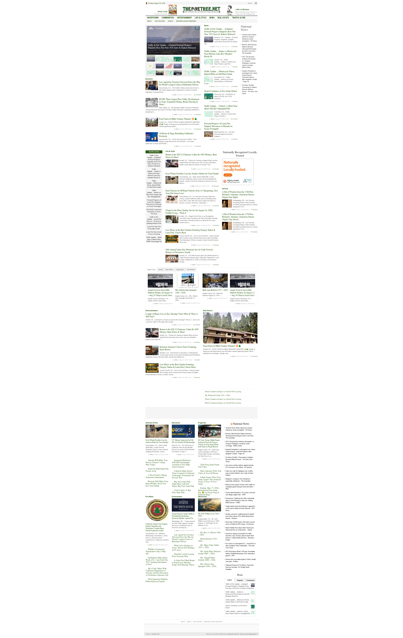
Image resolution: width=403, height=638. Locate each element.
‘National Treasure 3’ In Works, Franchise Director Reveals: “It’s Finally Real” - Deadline (240, 567)
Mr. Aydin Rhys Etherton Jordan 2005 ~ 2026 (209, 552)
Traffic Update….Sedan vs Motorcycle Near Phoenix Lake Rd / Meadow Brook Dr (172, 46)
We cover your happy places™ (249, 634)
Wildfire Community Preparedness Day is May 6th (156, 551)
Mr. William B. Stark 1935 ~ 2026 (217, 395)
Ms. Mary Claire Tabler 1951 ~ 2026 (208, 546)
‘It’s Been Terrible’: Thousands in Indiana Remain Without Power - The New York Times (250, 89)
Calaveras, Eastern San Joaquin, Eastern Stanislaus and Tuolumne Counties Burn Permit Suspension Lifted (157, 527)
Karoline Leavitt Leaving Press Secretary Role (183, 555)
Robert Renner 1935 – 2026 (208, 539)
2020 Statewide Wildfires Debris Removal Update (157, 580)
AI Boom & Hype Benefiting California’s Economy (176, 134)
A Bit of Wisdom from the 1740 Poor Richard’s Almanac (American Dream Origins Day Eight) (238, 194)
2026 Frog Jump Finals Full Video (208, 465)
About (149, 21)
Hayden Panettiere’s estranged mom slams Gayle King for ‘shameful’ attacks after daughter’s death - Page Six (240, 451)
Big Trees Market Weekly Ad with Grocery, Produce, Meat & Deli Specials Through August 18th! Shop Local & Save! (242, 293)
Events (170, 21)
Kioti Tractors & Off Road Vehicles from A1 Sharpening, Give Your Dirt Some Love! (192, 192)
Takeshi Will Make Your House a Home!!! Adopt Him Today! (157, 462)
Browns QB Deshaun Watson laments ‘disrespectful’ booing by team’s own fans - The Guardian (249, 49)
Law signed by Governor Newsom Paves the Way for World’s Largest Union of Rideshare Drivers (179, 83)
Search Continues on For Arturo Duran (220, 90)
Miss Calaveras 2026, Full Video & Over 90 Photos (209, 472)
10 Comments (197, 129)
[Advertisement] (238, 248)
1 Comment (235, 66)
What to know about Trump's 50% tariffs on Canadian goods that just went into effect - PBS (240, 487)
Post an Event (160, 21)
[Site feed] (256, 3)
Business (149, 79)
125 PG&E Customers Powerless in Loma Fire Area (154, 212)
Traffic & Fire (238, 17)
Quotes (225, 189)
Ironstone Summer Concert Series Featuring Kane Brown (178, 348)
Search (249, 3)
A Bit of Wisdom (242, 10)
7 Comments (215, 264)
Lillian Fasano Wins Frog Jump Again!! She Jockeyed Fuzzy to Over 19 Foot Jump (209, 480)
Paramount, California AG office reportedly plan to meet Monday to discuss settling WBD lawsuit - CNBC (240, 500)
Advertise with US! (234, 634)
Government (177, 497)
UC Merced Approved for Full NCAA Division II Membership (183, 441)
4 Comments (234, 139)
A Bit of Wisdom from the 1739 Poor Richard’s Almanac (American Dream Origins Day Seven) (238, 217)
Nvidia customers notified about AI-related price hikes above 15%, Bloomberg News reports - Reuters (240, 516)
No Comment (234, 119)
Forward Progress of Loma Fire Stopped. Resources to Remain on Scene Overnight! (218, 126)
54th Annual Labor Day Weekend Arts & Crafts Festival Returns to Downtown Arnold (189, 251)
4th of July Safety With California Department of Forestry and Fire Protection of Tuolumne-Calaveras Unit (157, 571)
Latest (229, 580)
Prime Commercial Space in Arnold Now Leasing (223, 391)
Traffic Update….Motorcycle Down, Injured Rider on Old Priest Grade (219, 72)
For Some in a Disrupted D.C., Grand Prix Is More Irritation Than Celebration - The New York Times (241, 546)
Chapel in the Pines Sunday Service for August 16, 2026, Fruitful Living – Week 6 (189, 211)
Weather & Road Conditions (186, 21)
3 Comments (254, 209)
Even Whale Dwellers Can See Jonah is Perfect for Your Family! (192, 173)
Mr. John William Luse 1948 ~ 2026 (209, 514)
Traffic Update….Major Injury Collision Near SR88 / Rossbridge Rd (154, 239)
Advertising (153, 17)
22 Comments (197, 94)
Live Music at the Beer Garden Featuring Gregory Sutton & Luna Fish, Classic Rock (190, 231)
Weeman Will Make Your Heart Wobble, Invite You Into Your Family (157, 483)
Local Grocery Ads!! (161, 14)
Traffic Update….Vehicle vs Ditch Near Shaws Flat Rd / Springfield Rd (220, 107)
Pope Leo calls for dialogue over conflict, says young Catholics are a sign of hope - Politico (240, 473)
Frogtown (202, 423)
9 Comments (197, 146)
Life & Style (200, 17)
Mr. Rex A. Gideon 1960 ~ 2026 (209, 533)
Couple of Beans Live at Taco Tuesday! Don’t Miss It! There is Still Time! (187, 292)
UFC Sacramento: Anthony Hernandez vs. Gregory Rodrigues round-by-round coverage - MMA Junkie (240, 444)
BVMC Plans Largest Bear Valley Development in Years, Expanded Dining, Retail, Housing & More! (179, 101)
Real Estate (223, 17)
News (212, 17)
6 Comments (197, 114)
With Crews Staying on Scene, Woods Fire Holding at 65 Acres (183, 547)
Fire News (149, 497)
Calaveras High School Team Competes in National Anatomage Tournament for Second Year (183, 474)
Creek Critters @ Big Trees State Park (181, 491)
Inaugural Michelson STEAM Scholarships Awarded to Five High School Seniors (181, 463)
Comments (250, 580)
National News (241, 423)
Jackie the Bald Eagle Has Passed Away (157, 469)
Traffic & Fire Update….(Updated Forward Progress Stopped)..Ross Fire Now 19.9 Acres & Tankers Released (220, 31)
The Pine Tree (154, 634)
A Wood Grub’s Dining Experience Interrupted (156, 476)
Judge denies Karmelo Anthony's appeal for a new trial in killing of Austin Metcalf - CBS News (240, 508)
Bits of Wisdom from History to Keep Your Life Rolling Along (246, 13)
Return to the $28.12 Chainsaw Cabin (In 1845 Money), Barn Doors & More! (191, 156)
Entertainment (184, 17)
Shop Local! (163, 12)
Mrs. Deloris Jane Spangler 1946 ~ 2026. (207, 565)
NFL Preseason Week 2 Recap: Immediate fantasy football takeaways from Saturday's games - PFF (240, 554)
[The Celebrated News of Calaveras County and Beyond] (201, 9)
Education (176, 423)
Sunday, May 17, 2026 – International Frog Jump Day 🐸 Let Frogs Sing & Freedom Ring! (209, 491)
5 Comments (215, 205)
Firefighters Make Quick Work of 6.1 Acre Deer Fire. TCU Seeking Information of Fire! (157, 561)
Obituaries (202, 497)
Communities (168, 17)
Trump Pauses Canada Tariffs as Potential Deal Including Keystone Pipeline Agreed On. (183, 515)
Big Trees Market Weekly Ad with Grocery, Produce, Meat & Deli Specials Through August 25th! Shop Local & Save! (160, 293)
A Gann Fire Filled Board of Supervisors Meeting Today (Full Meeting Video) (183, 562)
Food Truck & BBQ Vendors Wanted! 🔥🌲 (178, 118)
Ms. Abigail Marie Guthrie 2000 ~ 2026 (206, 558)
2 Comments (234, 46)
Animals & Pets (152, 423)
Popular (240, 580)
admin (174, 94)
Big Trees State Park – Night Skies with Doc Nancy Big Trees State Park (183, 483)
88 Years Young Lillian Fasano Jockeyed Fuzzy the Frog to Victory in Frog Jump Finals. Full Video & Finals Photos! (209, 443)
